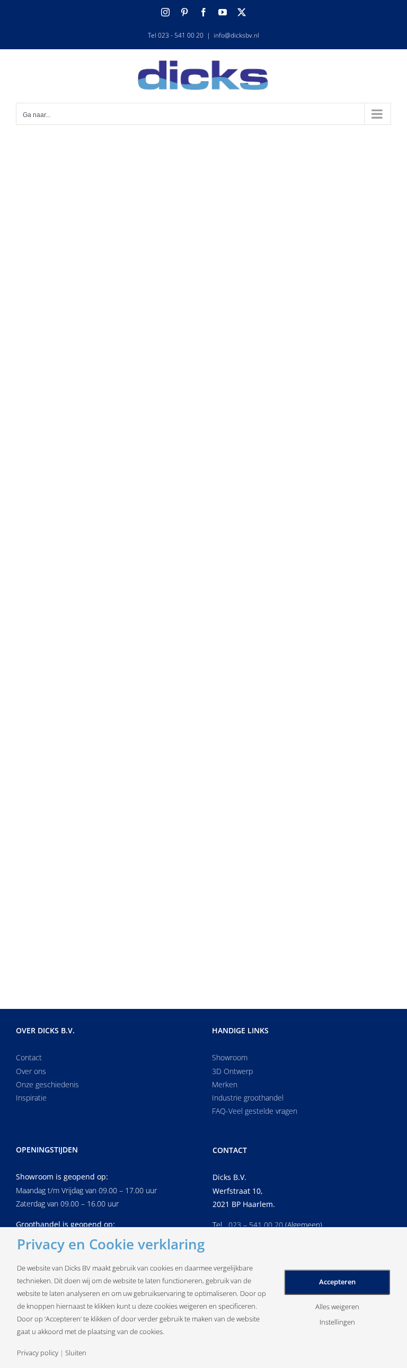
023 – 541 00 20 (255, 1225)
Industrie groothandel (248, 1098)
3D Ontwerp (232, 1071)
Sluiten (75, 1352)
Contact (29, 1057)
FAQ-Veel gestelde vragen (254, 1111)
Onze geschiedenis (47, 1084)
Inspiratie (31, 1098)
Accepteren (337, 1281)
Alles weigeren (337, 1306)
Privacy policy (37, 1352)
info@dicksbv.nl (236, 35)
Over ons (31, 1071)
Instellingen (337, 1322)
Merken (224, 1084)
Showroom (229, 1057)
